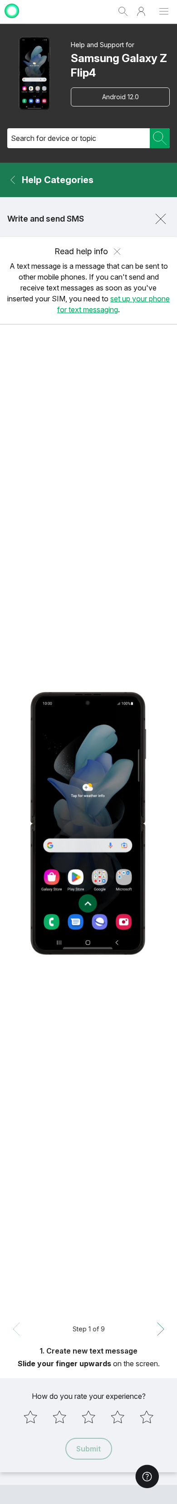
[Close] (161, 219)
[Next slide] (161, 1329)
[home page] (12, 19)
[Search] (160, 138)
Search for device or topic (53, 138)
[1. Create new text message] (88, 823)
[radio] (30, 1417)
